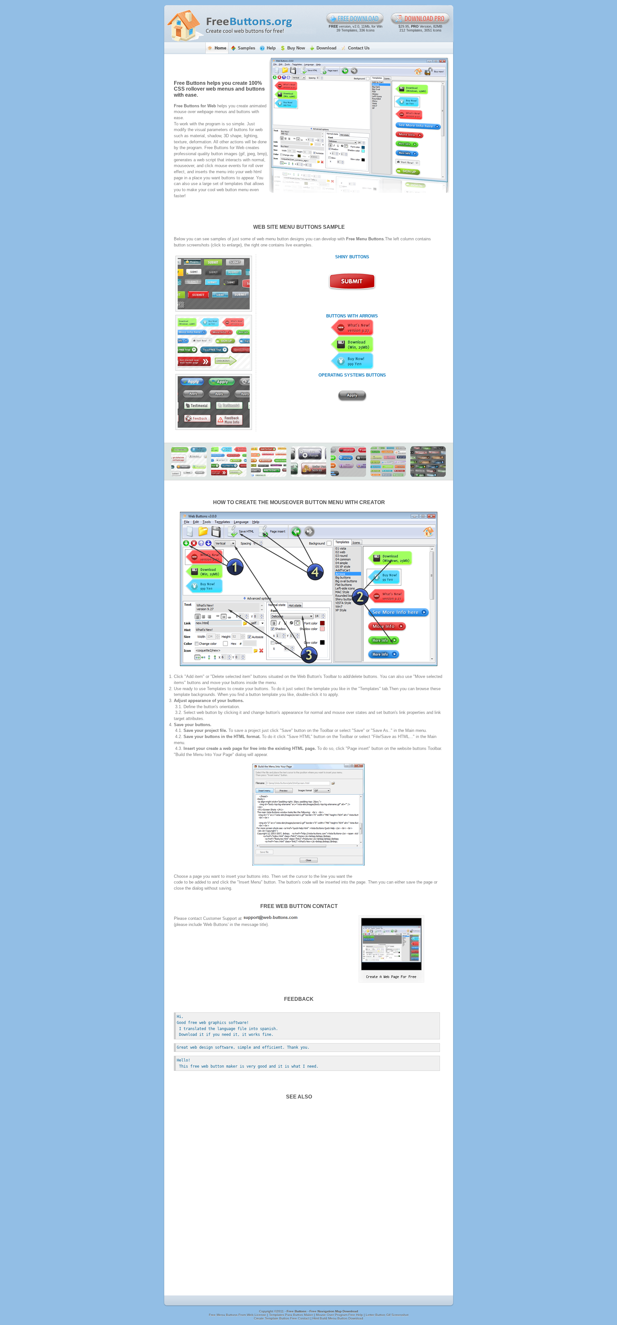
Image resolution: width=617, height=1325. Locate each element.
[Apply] (352, 396)
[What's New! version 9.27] (352, 327)
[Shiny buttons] (213, 284)
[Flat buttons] (388, 461)
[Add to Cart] (268, 461)
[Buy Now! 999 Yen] (352, 361)
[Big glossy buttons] (308, 461)
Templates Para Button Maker (291, 1315)
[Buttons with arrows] (213, 343)
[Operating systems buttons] (213, 402)
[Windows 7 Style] (428, 461)
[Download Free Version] (355, 18)
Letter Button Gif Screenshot (387, 1315)
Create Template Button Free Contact (282, 1318)
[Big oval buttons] (348, 461)
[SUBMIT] (352, 281)
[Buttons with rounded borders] (189, 461)
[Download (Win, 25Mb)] (352, 344)
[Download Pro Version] (420, 18)
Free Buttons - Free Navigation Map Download (322, 1311)
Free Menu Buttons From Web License (238, 1315)
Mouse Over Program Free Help (340, 1315)
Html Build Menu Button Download (337, 1318)
